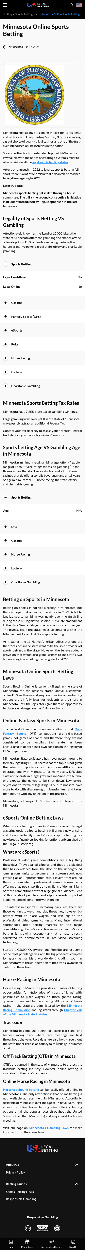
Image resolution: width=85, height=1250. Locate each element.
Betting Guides (16, 1184)
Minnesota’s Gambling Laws (49, 1128)
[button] (42, 264)
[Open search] (71, 5)
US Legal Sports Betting (18, 14)
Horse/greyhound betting (21, 1089)
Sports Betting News (20, 1191)
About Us (12, 1164)
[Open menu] (5, 5)
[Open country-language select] (79, 5)
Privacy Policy (15, 1172)
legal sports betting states (50, 162)
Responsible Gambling (21, 1199)
